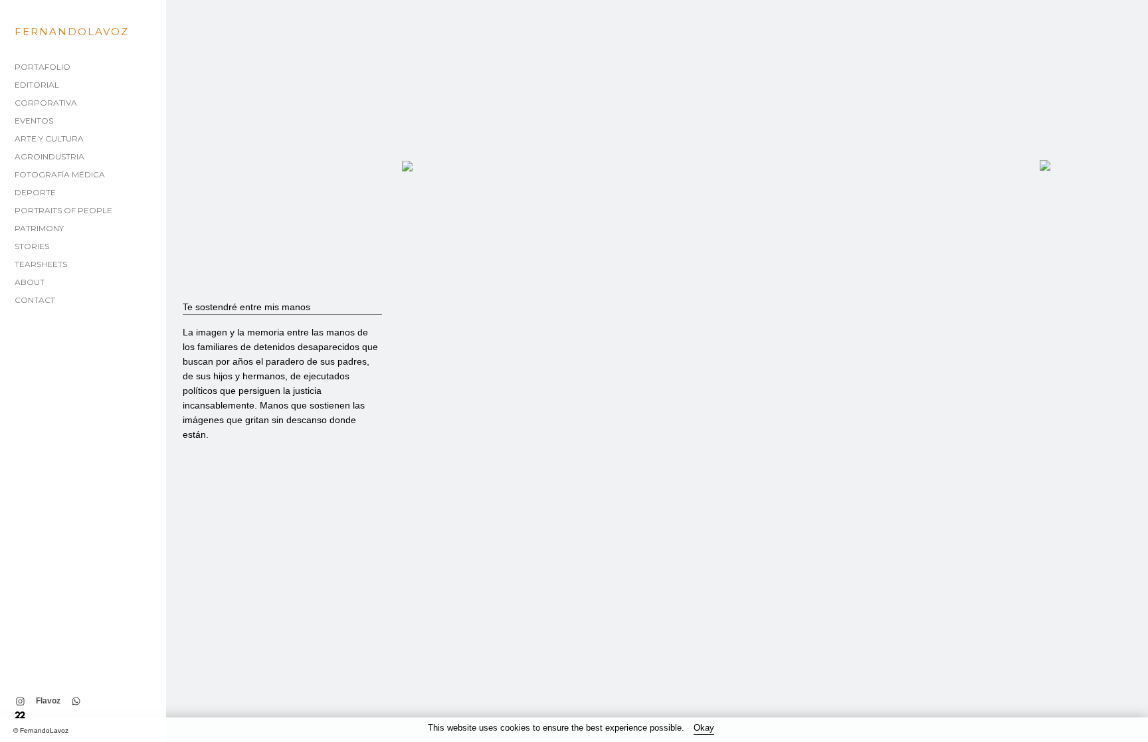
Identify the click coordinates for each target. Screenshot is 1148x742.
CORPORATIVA (46, 103)
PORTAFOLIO (42, 67)
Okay (704, 728)
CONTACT (35, 300)
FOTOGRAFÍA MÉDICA (60, 174)
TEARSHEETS (41, 264)
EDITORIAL (37, 85)
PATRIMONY (39, 228)
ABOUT (30, 282)
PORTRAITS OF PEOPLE (63, 210)
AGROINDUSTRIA (49, 156)
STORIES (32, 246)
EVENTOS (34, 121)
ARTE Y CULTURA (49, 138)
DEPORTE (35, 192)
